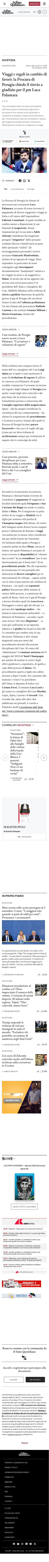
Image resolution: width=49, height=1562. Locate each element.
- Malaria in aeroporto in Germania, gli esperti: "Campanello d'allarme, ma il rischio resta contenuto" (22, 1247)
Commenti (9, 181)
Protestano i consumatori (16, 917)
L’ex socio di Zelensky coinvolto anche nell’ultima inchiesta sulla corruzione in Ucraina (17, 1060)
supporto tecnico (14, 1434)
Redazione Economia (12, 975)
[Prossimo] (44, 758)
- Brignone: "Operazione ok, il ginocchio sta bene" (23, 1229)
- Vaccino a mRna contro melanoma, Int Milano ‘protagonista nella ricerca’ (22, 1265)
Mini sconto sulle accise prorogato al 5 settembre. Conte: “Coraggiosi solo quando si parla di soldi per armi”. (23, 911)
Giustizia (8, 60)
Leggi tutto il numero (24, 1206)
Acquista (24, 836)
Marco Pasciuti (10, 1071)
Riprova (25, 1442)
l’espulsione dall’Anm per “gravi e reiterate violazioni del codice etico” (24, 711)
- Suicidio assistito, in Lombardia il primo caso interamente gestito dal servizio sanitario (21, 1240)
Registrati (35, 1379)
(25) (45, 1011)
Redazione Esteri (11, 1011)
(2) (32, 779)
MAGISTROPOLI (14, 827)
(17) (45, 1044)
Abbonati (34, 4)
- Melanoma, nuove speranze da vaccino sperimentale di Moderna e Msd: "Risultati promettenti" (22, 1259)
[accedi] (44, 3)
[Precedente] (5, 758)
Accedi (13, 1379)
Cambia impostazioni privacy (17, 1472)
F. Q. (5, 101)
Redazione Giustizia (16, 779)
